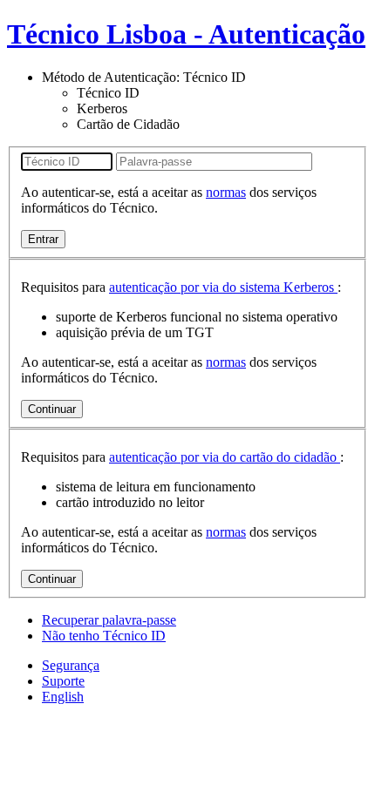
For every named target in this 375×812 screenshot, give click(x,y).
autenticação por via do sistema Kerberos (223, 287)
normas (226, 192)
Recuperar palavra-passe (109, 619)
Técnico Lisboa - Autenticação (186, 34)
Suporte (63, 680)
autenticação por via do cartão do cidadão (224, 457)
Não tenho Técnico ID (104, 635)
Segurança (70, 665)
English (63, 696)
